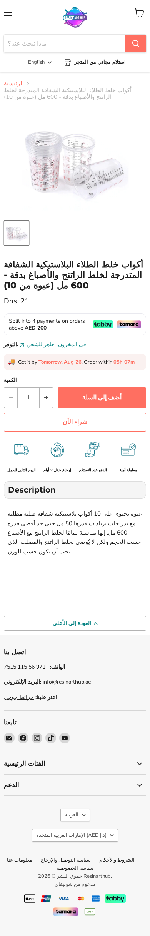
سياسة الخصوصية (75, 868)
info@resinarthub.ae (67, 681)
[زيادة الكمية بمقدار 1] (46, 397)
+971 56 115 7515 (26, 666)
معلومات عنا (19, 859)
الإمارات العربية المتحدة (71, 835)
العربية (71, 814)
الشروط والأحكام (117, 859)
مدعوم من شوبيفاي (75, 884)
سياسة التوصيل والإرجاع (66, 859)
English (36, 62)
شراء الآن (75, 422)
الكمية (10, 380)
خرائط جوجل (19, 697)
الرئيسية (14, 83)
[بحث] (135, 43)
